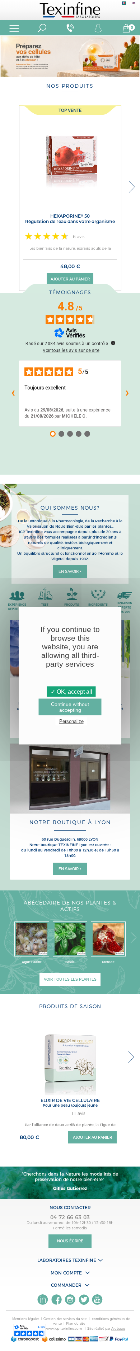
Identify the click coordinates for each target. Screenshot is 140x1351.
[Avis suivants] (127, 393)
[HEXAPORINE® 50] (70, 156)
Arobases (118, 1328)
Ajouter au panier (70, 279)
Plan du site (75, 1323)
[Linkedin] (42, 1299)
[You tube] (97, 1299)
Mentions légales (25, 1319)
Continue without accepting (70, 706)
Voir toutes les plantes (70, 979)
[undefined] (113, 343)
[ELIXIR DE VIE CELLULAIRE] (70, 1058)
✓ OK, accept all (71, 691)
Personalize (71, 721)
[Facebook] (56, 1299)
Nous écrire (70, 1241)
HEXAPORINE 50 (70, 218)
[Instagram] (70, 1299)
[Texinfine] (70, 9)
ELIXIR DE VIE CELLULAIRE (70, 1100)
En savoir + (70, 571)
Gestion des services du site (65, 1319)
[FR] (124, 4)
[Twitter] (83, 1299)
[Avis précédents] (13, 393)
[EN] (134, 4)
